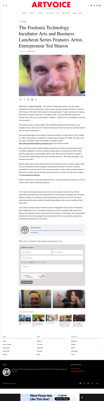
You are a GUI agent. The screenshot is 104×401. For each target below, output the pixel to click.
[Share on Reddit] (28, 99)
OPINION (40, 13)
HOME (24, 13)
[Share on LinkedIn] (32, 99)
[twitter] (94, 5)
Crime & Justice (7, 344)
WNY (58, 13)
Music (38, 354)
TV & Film (39, 344)
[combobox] (98, 383)
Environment (6, 348)
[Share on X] (24, 99)
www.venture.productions (31, 175)
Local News (23, 21)
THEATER (74, 13)
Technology (74, 351)
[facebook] (91, 5)
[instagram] (97, 5)
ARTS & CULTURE (50, 13)
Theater (39, 341)
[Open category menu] (3, 5)
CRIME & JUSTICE (65, 13)
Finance (73, 344)
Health (73, 348)
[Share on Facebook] (20, 99)
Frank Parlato (31, 51)
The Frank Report (75, 368)
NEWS (31, 13)
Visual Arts (40, 348)
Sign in (32, 262)
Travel (73, 354)
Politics (5, 354)
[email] (100, 5)
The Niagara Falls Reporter (77, 371)
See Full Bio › (34, 232)
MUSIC (80, 13)
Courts (4, 341)
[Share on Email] (36, 99)
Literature (39, 351)
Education (74, 341)
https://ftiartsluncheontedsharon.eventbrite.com (35, 143)
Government (6, 351)
